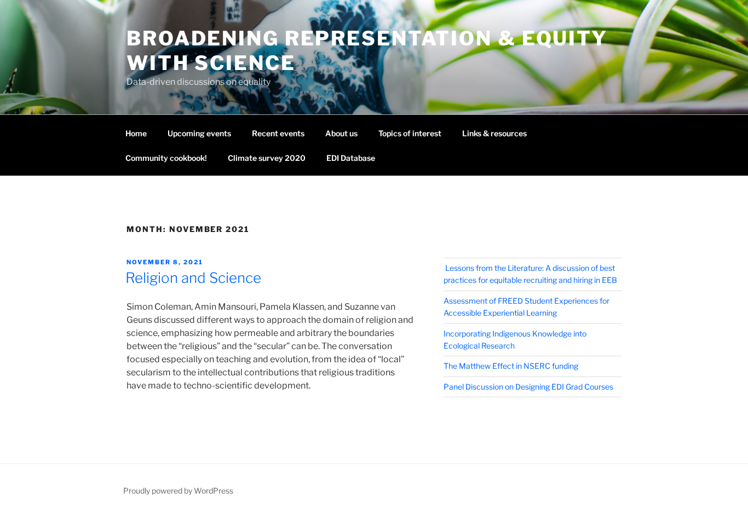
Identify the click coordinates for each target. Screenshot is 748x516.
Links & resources (494, 133)
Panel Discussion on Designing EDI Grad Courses (528, 386)
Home (136, 133)
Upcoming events (199, 133)
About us (341, 133)
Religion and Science (193, 277)
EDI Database (350, 158)
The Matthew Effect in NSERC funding (511, 365)
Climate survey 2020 (267, 158)
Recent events (278, 133)
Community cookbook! (166, 158)
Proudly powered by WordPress (178, 490)
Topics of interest (409, 133)
